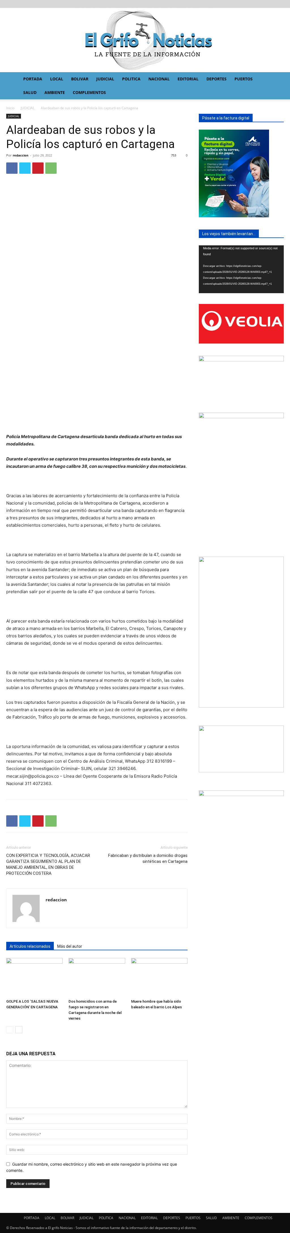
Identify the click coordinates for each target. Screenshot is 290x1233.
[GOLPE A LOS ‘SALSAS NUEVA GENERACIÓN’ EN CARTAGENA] (34, 977)
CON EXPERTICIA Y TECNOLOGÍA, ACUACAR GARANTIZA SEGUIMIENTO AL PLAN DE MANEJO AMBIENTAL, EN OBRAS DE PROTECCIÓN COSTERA (48, 864)
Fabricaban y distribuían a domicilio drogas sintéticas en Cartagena (147, 858)
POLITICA (131, 79)
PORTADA (32, 79)
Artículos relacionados (30, 946)
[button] (277, 79)
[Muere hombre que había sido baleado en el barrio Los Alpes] (159, 977)
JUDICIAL (105, 79)
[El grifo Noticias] (145, 40)
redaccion (20, 155)
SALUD (30, 92)
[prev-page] (9, 1029)
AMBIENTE (54, 92)
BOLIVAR (79, 79)
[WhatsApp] (51, 168)
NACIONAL (159, 79)
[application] (241, 269)
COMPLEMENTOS (89, 92)
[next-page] (18, 1029)
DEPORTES (216, 79)
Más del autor (69, 946)
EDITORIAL (188, 79)
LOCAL (56, 79)
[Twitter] (25, 168)
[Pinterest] (38, 168)
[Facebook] (12, 168)
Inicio (10, 108)
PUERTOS (243, 79)
